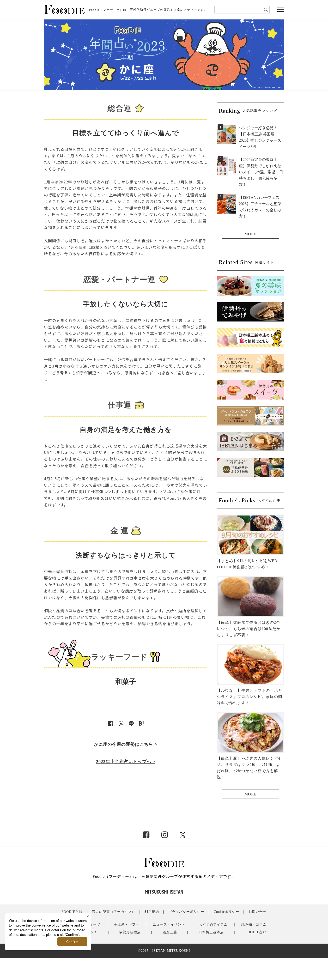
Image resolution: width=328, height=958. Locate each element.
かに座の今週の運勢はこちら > (125, 744)
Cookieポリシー (226, 912)
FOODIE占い (256, 932)
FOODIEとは (72, 912)
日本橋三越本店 (211, 932)
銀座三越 (170, 932)
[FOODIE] (141, 723)
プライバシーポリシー (186, 912)
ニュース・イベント (169, 924)
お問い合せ (258, 912)
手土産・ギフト (126, 924)
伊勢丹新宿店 (130, 932)
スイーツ (93, 924)
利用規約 (152, 912)
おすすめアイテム (213, 924)
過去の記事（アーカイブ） (113, 912)
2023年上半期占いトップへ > (125, 761)
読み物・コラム (254, 924)
